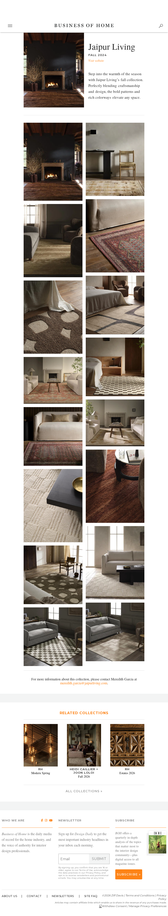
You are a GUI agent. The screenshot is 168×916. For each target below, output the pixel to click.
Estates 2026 (127, 773)
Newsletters (63, 896)
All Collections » (84, 791)
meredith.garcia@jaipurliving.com (83, 683)
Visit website (96, 60)
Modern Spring (40, 773)
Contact (34, 896)
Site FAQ (91, 896)
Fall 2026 (84, 776)
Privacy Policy (93, 872)
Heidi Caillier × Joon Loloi (84, 770)
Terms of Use (86, 870)
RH (40, 769)
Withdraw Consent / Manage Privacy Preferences (134, 906)
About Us (9, 896)
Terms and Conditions (139, 895)
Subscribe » (129, 874)
